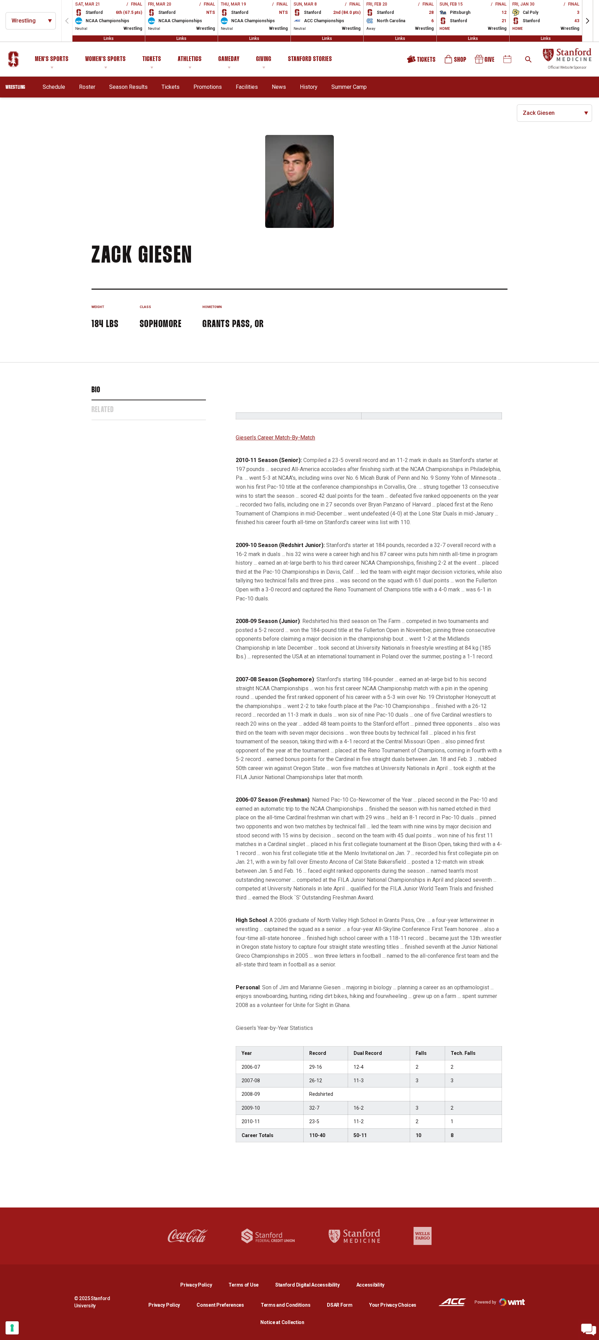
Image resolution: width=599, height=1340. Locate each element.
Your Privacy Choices (392, 1305)
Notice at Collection (282, 1322)
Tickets (151, 59)
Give (485, 61)
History (309, 87)
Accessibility (370, 1285)
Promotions (207, 87)
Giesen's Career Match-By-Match (275, 437)
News (279, 87)
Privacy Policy (201, 1285)
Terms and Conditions (285, 1305)
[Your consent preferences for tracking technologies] (12, 1327)
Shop (456, 61)
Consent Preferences (220, 1305)
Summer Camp (349, 87)
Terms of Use (243, 1285)
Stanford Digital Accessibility (313, 1285)
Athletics (190, 59)
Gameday (229, 59)
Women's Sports (105, 59)
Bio (96, 390)
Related (103, 410)
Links (109, 38)
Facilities (247, 87)
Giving (263, 59)
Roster (87, 87)
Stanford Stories (310, 60)
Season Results (128, 87)
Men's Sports (52, 59)
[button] (587, 21)
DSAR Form (339, 1305)
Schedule (54, 87)
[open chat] (588, 1329)
